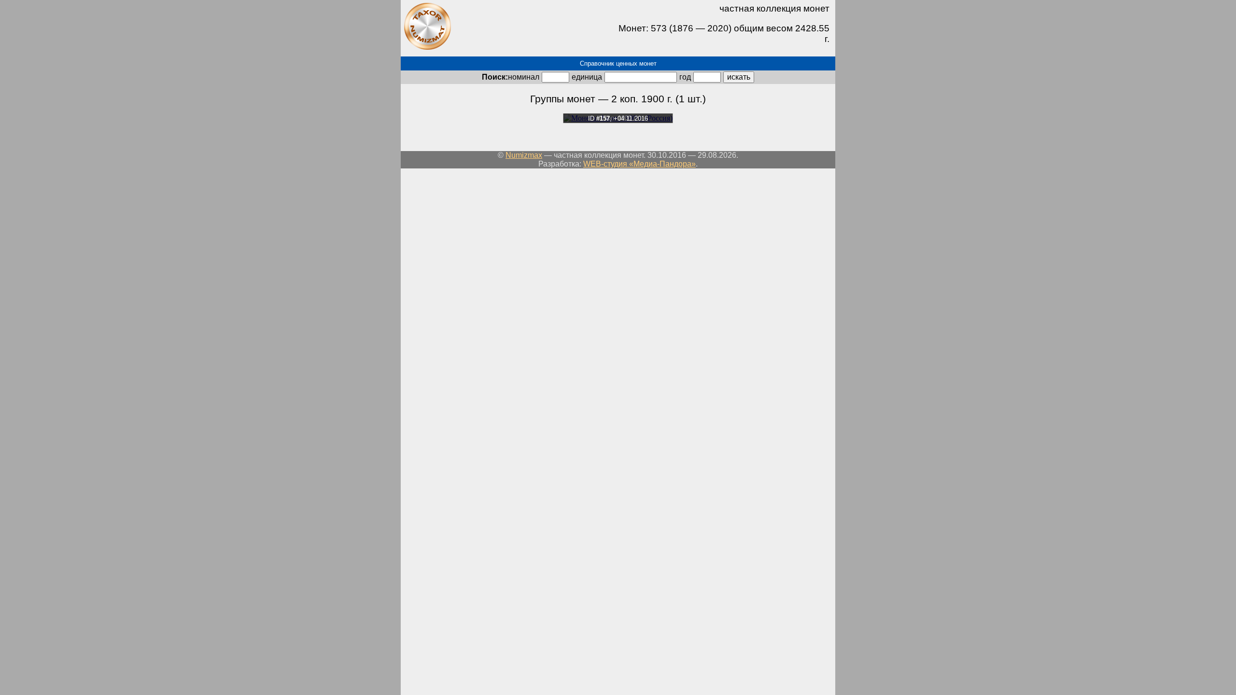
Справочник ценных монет (618, 63)
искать (738, 77)
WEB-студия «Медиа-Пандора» (639, 164)
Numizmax (524, 155)
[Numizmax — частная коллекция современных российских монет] (427, 48)
